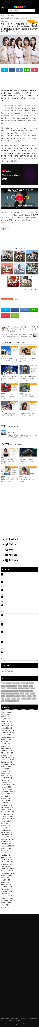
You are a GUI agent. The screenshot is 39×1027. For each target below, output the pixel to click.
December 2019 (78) (7, 893)
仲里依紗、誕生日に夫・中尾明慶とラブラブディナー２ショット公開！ (28, 360)
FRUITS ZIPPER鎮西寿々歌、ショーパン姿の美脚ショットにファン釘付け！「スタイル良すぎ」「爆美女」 (20, 607)
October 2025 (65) (7, 735)
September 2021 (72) (8, 846)
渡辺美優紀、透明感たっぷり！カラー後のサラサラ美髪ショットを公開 (28, 415)
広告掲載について (24, 1018)
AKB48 (3, 683)
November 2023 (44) (7, 787)
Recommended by (26, 289)
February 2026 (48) (7, 726)
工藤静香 (29, 696)
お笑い (20, 686)
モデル (27, 693)
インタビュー (31, 688)
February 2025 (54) (7, 753)
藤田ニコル (28, 698)
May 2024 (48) (5, 773)
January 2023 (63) (6, 809)
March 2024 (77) (6, 778)
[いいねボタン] (3, 228)
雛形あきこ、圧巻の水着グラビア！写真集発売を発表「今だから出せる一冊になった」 (20, 583)
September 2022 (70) (8, 819)
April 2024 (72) (6, 775)
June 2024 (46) (5, 771)
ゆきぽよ (25, 686)
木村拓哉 (7, 698)
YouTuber (14, 686)
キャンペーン (4, 691)
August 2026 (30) (6, 712)
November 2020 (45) (7, 868)
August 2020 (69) (6, 875)
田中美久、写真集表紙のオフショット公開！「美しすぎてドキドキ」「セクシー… (28, 396)
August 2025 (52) (6, 739)
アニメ (31, 686)
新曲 (34, 696)
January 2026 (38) (6, 728)
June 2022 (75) (5, 825)
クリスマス (12, 691)
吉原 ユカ (10, 432)
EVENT (6, 594)
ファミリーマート (5, 693)
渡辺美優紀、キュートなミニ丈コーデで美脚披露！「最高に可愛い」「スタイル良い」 (19, 626)
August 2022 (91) (6, 821)
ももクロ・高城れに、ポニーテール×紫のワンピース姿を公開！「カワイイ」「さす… (28, 479)
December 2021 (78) (7, 839)
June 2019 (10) (5, 907)
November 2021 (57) (7, 841)
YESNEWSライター (15, 1018)
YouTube (13, 555)
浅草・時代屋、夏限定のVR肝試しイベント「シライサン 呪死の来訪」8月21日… (28, 461)
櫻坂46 (16, 299)
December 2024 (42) (7, 757)
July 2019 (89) (5, 905)
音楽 (17, 701)
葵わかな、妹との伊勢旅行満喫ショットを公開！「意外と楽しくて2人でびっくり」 (28, 378)
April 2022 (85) (6, 830)
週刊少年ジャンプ (9, 701)
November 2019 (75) (7, 896)
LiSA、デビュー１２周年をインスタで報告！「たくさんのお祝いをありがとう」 (9, 396)
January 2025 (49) (6, 755)
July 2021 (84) (5, 850)
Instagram (14, 560)
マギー (22, 693)
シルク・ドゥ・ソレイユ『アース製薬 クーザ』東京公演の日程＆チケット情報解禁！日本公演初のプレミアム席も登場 (20, 634)
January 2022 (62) (6, 837)
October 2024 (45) (7, 762)
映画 (2, 698)
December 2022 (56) (7, 812)
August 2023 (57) (6, 794)
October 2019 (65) (7, 898)
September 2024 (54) (8, 764)
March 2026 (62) (6, 723)
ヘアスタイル (15, 693)
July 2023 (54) (5, 796)
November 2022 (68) (7, 814)
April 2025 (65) (6, 748)
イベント (3, 688)
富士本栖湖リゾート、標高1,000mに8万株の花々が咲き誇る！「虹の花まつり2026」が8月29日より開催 (21, 617)
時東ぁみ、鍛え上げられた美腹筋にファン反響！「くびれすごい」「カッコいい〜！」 (20, 598)
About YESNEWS (5, 1018)
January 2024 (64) (6, 782)
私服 (22, 698)
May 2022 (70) (5, 828)
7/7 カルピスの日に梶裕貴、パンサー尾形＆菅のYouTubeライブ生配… (9, 378)
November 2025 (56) (7, 732)
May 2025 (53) (5, 746)
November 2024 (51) (7, 760)
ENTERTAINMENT (7, 299)
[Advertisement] (20, 83)
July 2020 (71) (5, 878)
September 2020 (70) (8, 873)
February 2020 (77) (7, 889)
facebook (13, 539)
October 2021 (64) (7, 843)
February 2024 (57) (7, 780)
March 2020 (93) (6, 887)
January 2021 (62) (6, 864)
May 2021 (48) (5, 855)
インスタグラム (22, 688)
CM (7, 683)
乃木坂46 (8, 696)
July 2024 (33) (5, 769)
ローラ (3, 696)
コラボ (24, 691)
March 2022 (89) (6, 832)
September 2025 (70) (8, 737)
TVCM (3, 686)
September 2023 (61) (8, 791)
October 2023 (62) (7, 789)
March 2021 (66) (6, 859)
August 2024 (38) (6, 766)
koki (17, 683)
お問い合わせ (18, 1020)
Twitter (12, 544)
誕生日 (33, 698)
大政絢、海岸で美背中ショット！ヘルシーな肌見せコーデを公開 (9, 359)
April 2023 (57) (6, 803)
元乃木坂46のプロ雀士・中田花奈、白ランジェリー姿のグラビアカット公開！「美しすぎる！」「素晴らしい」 (20, 654)
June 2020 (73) (5, 880)
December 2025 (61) (7, 730)
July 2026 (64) (5, 714)
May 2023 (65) (5, 800)
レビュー (32, 693)
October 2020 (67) (7, 871)
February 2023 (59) (7, 807)
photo (26, 683)
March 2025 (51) (6, 750)
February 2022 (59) (7, 834)
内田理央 (15, 696)
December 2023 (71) (7, 785)
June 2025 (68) (5, 744)
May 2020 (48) (5, 882)
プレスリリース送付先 (8, 1020)
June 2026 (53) (5, 716)
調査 (2, 701)
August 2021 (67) (6, 848)
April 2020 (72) (6, 884)
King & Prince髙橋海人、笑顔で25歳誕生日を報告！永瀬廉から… (9, 414)
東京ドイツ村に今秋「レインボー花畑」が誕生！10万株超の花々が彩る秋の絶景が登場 (20, 591)
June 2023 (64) (5, 798)
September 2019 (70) (8, 900)
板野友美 (13, 698)
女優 (20, 696)
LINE (11, 549)
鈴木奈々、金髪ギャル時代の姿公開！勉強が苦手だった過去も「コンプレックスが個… (9, 479)
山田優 (24, 696)
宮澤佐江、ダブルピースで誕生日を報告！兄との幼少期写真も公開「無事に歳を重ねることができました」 (20, 644)
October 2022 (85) (7, 816)
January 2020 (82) (6, 891)
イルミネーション (11, 688)
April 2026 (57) (6, 721)
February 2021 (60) (7, 862)
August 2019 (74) (6, 902)
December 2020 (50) (7, 866)
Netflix (21, 683)
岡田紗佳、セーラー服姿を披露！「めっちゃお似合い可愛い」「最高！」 (20, 576)
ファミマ (30, 691)
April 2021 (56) (6, 857)
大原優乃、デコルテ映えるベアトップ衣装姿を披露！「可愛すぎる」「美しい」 (9, 461)
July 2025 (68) (5, 741)
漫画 (18, 698)
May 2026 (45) (5, 719)
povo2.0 (31, 683)
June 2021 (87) (5, 853)
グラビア (19, 691)
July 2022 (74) (5, 823)
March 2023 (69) (6, 805)
